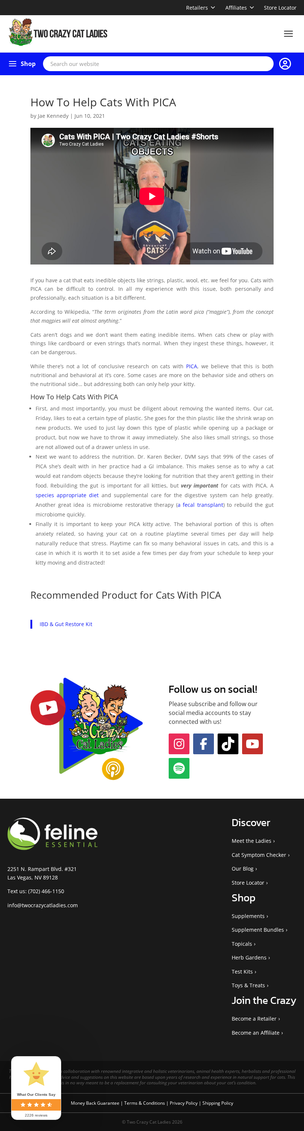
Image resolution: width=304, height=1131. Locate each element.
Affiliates (236, 7)
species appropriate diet (67, 495)
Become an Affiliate (256, 1032)
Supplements (248, 915)
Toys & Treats (248, 985)
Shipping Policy (217, 1103)
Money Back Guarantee (95, 1103)
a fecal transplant (200, 504)
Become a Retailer (254, 1018)
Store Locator (280, 7)
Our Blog (243, 868)
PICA (191, 366)
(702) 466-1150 (46, 891)
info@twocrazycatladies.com (42, 905)
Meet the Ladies (251, 840)
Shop (28, 64)
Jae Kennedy (53, 115)
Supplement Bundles (258, 929)
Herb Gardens (249, 957)
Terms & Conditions (145, 1103)
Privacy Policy (184, 1103)
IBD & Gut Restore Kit (66, 624)
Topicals (242, 943)
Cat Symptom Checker (259, 854)
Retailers (197, 7)
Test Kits (242, 971)
